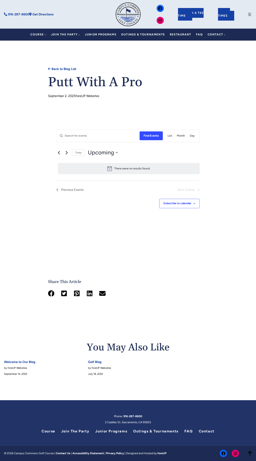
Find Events (151, 135)
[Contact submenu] (224, 34)
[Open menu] (249, 14)
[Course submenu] (45, 34)
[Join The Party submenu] (79, 34)
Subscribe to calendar (177, 203)
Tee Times (224, 14)
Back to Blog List (63, 69)
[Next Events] (66, 152)
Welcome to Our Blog (19, 362)
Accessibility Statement (88, 453)
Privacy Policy (115, 453)
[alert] (129, 168)
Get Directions (42, 14)
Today (78, 152)
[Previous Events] (58, 152)
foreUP (161, 453)
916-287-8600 (18, 14)
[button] (51, 293)
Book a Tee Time (191, 14)
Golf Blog (95, 362)
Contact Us (63, 453)
